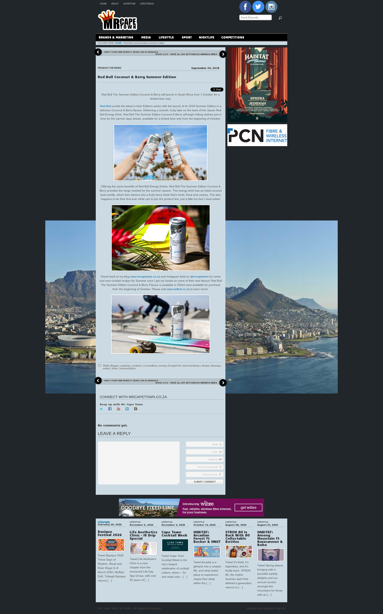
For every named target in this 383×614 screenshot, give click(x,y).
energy (162, 365)
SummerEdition (127, 368)
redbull (106, 368)
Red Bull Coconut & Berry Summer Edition (137, 77)
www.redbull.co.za (178, 289)
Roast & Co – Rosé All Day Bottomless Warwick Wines (186, 54)
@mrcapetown (199, 276)
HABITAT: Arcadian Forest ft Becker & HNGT (207, 536)
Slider (115, 368)
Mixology (216, 365)
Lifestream (146, 3)
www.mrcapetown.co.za (145, 276)
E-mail (214, 452)
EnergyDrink (174, 365)
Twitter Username (207, 467)
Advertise (129, 3)
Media (144, 37)
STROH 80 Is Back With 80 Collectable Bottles (237, 536)
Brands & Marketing (114, 37)
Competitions (232, 37)
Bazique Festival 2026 (110, 533)
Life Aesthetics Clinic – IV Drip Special (143, 535)
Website (213, 460)
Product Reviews (109, 68)
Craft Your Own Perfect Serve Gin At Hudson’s (131, 52)
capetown (125, 365)
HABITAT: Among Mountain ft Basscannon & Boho (270, 538)
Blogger (115, 365)
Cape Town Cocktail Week (174, 533)
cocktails (136, 365)
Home (103, 3)
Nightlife (206, 37)
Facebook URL (210, 475)
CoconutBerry (150, 365)
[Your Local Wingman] (117, 7)
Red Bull (105, 106)
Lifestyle (165, 37)
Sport (187, 37)
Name (215, 444)
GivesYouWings (190, 365)
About (114, 3)
